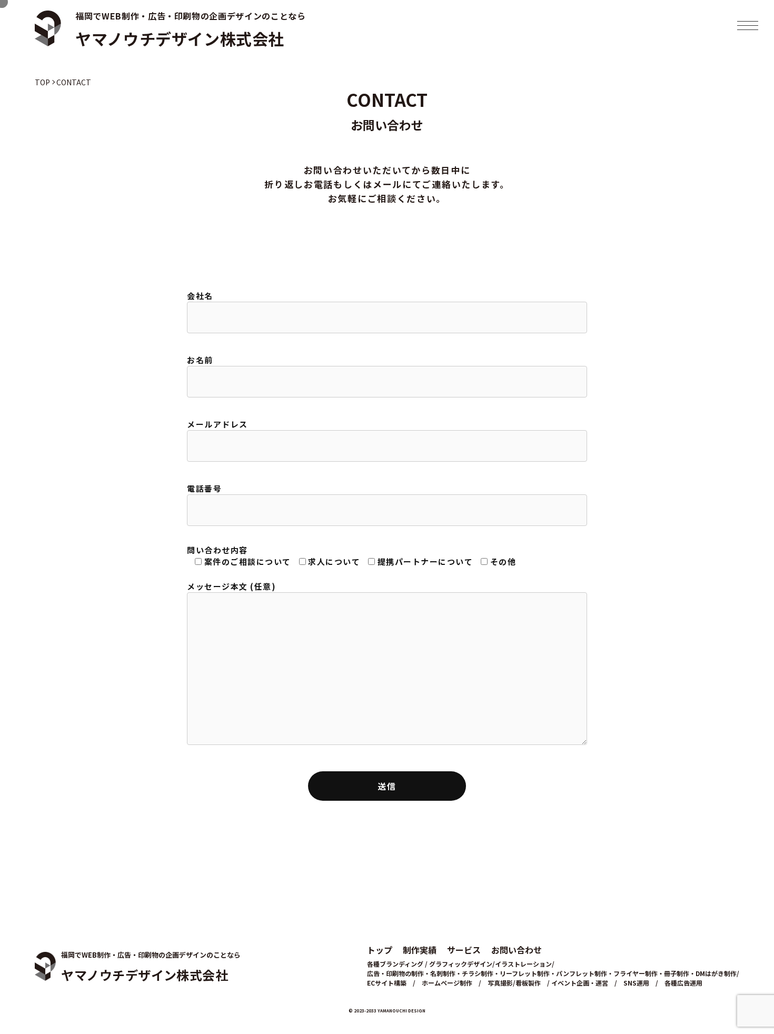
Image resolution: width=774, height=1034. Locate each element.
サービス (464, 949)
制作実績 (419, 949)
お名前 (200, 359)
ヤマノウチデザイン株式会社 (179, 38)
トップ (379, 949)
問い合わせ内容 (351, 556)
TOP (42, 82)
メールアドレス (217, 424)
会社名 (200, 295)
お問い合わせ (516, 949)
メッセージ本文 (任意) (231, 586)
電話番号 (204, 488)
